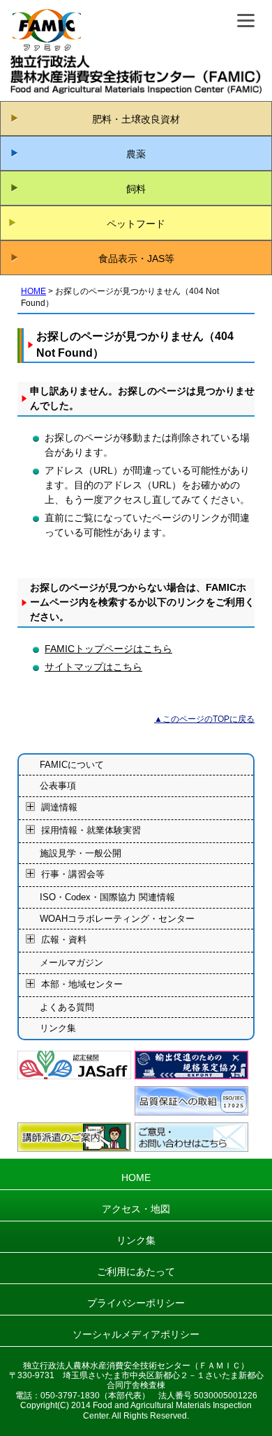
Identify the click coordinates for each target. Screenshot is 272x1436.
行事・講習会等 (73, 875)
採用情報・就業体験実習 (91, 830)
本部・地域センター (82, 984)
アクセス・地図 (136, 1208)
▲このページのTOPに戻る (204, 719)
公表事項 (58, 785)
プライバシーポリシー (136, 1302)
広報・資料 (63, 940)
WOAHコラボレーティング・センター (117, 918)
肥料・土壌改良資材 (136, 119)
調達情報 (59, 807)
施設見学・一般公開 (80, 853)
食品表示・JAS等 (136, 258)
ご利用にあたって (136, 1271)
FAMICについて (72, 764)
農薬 (136, 154)
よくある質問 (67, 1007)
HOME (33, 291)
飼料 (136, 188)
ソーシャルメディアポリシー (136, 1334)
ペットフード (136, 223)
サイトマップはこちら (93, 666)
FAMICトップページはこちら (108, 648)
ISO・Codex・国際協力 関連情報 (107, 897)
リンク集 (58, 1028)
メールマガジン (71, 962)
